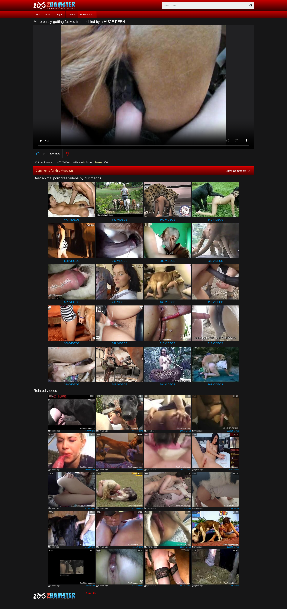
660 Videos (167, 219)
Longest (59, 14)
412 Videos (215, 302)
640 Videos (215, 219)
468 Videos (167, 302)
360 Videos (72, 343)
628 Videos (72, 260)
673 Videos (72, 219)
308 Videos (119, 384)
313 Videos (215, 343)
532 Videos (215, 260)
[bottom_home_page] (59, 596)
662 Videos (119, 219)
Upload (71, 14)
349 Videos (119, 343)
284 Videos (167, 384)
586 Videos (167, 260)
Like (43, 154)
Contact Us (91, 593)
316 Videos (167, 343)
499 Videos (119, 302)
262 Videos (215, 384)
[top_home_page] (55, 5)
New (47, 14)
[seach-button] (251, 5)
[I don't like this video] (67, 153)
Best (38, 14)
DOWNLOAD (87, 14)
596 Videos (119, 260)
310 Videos (72, 384)
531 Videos (72, 302)
